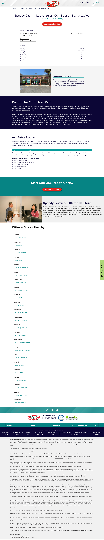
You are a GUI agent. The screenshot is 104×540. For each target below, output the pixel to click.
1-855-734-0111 (51, 419)
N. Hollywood (18, 339)
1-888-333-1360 (51, 417)
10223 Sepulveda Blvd (21, 328)
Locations (14, 8)
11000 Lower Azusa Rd (22, 268)
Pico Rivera (17, 347)
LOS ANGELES (18, 317)
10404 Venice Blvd (20, 253)
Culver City (17, 250)
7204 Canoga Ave (20, 245)
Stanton (16, 377)
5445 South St (19, 298)
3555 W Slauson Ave (21, 320)
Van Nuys (17, 384)
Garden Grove (18, 280)
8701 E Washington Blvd (22, 350)
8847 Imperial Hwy (20, 260)
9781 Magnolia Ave (20, 365)
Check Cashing (66, 213)
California (21, 8)
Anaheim (16, 235)
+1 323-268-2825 (79, 33)
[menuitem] (17, 425)
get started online (52, 24)
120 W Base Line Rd (21, 358)
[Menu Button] (3, 3)
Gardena (16, 287)
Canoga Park (18, 242)
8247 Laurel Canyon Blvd (22, 343)
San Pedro (17, 369)
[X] (52, 410)
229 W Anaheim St (20, 403)
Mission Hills (17, 324)
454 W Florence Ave (21, 313)
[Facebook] (47, 410)
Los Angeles (17, 310)
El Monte (16, 265)
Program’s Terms (59, 458)
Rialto (15, 354)
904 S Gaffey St (19, 373)
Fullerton (16, 272)
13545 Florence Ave (21, 395)
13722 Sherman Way (21, 388)
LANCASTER (17, 302)
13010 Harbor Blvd (20, 283)
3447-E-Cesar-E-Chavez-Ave (41, 8)
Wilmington (17, 399)
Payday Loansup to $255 (22, 150)
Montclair (17, 332)
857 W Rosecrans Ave (21, 290)
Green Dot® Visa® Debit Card (84, 213)
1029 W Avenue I (20, 305)
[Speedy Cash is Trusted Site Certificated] (72, 417)
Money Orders (47, 213)
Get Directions (24, 39)
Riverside (16, 362)
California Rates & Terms (28, 41)
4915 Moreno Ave (20, 335)
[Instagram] (57, 410)
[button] (17, 425)
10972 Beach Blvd (20, 380)
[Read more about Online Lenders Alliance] (61, 418)
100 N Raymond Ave (21, 275)
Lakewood (17, 295)
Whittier (16, 392)
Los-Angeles (29, 8)
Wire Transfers (57, 213)
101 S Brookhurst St (21, 238)
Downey (16, 257)
